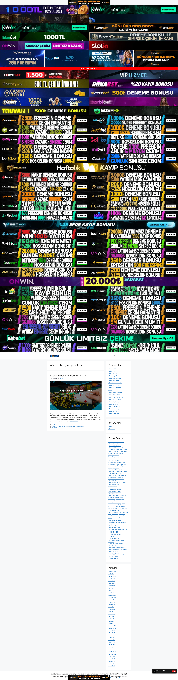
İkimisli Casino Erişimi (114, 409)
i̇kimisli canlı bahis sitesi (113, 460)
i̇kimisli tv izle (111, 505)
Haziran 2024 (112, 600)
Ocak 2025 (111, 583)
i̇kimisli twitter (119, 505)
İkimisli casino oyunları (114, 527)
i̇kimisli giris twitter (112, 469)
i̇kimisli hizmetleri (112, 475)
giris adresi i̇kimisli (114, 446)
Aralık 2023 (111, 614)
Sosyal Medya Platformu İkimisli (68, 375)
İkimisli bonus (112, 522)
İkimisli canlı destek (113, 525)
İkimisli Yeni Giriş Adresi (113, 553)
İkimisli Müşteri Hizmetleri (115, 543)
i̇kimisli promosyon (112, 493)
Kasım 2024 (111, 588)
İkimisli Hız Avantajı (113, 411)
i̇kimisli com (121, 466)
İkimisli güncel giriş (112, 540)
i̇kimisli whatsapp (120, 506)
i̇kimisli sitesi (123, 495)
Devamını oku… (74, 421)
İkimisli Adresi (112, 368)
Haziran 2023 (112, 628)
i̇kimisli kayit (120, 477)
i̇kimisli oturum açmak (123, 487)
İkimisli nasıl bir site (112, 545)
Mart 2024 (111, 607)
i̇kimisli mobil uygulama (113, 484)
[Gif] (89, 167)
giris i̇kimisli (54, 426)
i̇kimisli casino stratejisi (112, 466)
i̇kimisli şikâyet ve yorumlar (113, 514)
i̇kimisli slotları (111, 497)
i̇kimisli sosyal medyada (118, 497)
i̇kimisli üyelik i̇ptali (124, 512)
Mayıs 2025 (111, 578)
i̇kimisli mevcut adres (113, 482)
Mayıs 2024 (111, 602)
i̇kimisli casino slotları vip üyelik (120, 464)
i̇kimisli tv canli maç (112, 500)
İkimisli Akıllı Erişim (113, 404)
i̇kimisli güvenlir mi (114, 473)
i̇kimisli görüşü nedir (120, 469)
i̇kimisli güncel (112, 471)
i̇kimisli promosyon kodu (113, 495)
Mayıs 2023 (111, 630)
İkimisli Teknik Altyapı (114, 394)
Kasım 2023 (111, 616)
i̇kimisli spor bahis (111, 499)
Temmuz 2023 (112, 626)
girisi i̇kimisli (112, 448)
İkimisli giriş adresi (114, 534)
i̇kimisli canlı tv (111, 464)
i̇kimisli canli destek (113, 455)
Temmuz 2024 (112, 597)
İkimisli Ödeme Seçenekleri (115, 397)
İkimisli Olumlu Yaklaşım (115, 392)
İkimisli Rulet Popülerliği (114, 385)
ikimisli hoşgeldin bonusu (114, 451)
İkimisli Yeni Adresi (113, 551)
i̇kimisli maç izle (120, 479)
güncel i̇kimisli (123, 449)
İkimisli (116, 356)
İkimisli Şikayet (113, 558)
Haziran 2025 (112, 576)
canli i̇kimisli (120, 442)
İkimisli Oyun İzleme (113, 380)
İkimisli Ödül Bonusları (114, 387)
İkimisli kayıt (111, 542)
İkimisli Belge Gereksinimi (115, 376)
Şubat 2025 (111, 581)
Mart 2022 (111, 663)
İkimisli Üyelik (123, 554)
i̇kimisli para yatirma (114, 489)
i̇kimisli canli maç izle (115, 457)
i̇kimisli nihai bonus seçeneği (113, 487)
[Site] (44, 120)
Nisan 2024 (111, 604)
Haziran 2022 (112, 656)
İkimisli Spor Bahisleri (113, 549)
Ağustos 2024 (112, 595)
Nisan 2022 (111, 661)
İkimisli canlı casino (113, 524)
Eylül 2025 (111, 574)
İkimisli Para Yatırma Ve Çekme (116, 547)
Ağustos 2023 (112, 623)
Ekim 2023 (111, 618)
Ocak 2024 (111, 611)
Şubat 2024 (111, 609)
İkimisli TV (123, 549)
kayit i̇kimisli (122, 514)
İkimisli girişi (111, 536)
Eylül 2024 (111, 592)
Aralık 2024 (111, 585)
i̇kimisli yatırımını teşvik (112, 508)
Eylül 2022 (111, 649)
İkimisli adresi (117, 518)
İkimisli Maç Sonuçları (114, 402)
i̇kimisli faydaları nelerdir (113, 468)
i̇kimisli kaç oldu (112, 479)
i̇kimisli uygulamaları (112, 506)
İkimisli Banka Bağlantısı (115, 406)
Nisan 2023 (111, 633)
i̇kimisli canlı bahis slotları (113, 462)
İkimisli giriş (114, 532)
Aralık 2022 (111, 642)
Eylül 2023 (111, 621)
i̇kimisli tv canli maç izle (116, 503)
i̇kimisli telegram (120, 499)
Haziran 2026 (112, 571)
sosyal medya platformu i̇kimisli (76, 426)
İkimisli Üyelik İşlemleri (113, 556)
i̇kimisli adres (123, 451)
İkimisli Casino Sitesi (112, 529)
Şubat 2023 (111, 637)
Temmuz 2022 (112, 654)
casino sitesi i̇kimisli (114, 443)
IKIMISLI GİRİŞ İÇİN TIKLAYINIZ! (89, 68)
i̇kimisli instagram (121, 475)
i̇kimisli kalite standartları (112, 477)
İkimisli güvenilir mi (121, 540)
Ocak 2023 (111, 640)
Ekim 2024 (111, 590)
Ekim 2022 (111, 647)
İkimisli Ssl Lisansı (113, 373)
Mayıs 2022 (111, 659)
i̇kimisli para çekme (114, 492)
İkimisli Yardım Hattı (113, 413)
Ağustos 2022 (112, 651)
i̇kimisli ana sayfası (111, 453)
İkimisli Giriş (123, 356)
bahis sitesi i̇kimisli (112, 442)
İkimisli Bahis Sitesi (114, 520)
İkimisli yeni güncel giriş (113, 554)
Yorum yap (54, 427)
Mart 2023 (111, 635)
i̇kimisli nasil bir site (112, 486)
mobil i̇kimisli (111, 516)
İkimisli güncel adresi (115, 538)
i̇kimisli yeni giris (113, 510)
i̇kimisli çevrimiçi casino (113, 512)
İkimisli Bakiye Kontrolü (114, 399)
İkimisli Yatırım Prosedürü (115, 383)
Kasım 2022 (111, 644)
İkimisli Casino (122, 525)
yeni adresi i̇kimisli (121, 516)
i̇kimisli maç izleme (113, 480)
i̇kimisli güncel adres (121, 471)
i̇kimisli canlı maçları (122, 462)
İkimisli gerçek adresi (122, 529)
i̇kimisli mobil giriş (122, 482)
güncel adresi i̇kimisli (113, 449)
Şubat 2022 (111, 666)
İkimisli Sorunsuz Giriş (114, 378)
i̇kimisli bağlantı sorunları (120, 453)
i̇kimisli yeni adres (123, 508)
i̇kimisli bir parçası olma (63, 426)
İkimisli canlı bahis (122, 522)
